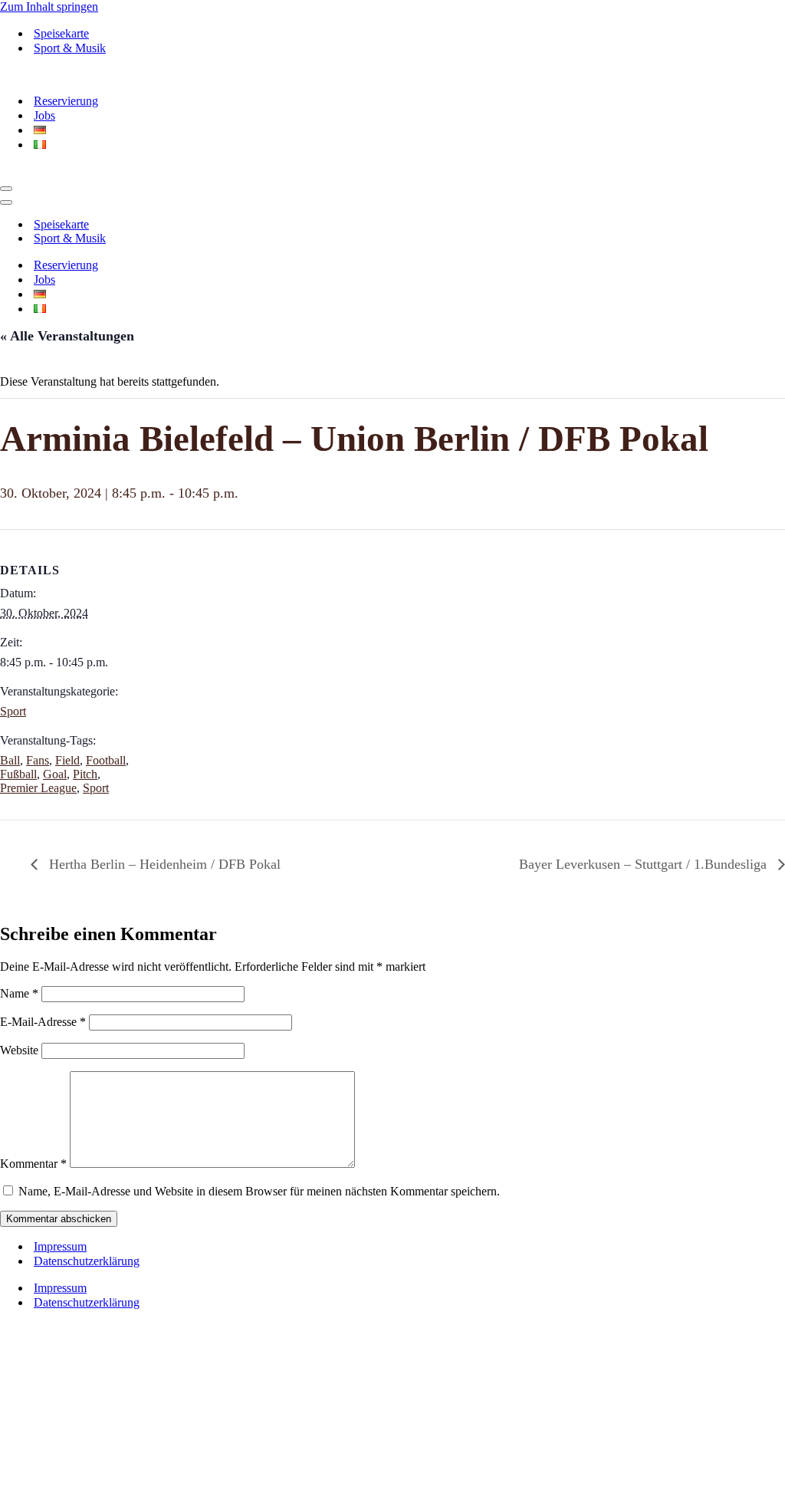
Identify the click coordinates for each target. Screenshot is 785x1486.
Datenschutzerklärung (87, 1260)
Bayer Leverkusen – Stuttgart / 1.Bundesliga (644, 864)
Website (19, 1050)
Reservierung (66, 100)
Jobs (44, 115)
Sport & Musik (70, 47)
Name (19, 993)
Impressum (60, 1246)
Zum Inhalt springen (49, 6)
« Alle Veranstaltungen (67, 336)
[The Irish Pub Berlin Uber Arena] (107, 74)
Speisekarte (61, 33)
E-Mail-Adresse (43, 1021)
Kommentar (33, 1163)
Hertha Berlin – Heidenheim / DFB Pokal (163, 864)
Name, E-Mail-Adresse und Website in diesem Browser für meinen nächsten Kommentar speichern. (259, 1191)
